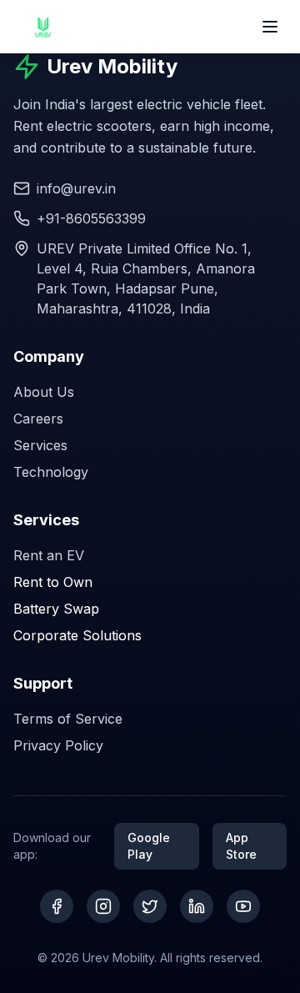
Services (40, 445)
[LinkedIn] (196, 906)
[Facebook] (56, 906)
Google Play (149, 845)
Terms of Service (67, 718)
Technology (50, 472)
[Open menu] (270, 26)
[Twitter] (150, 906)
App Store (241, 845)
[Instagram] (103, 906)
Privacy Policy (58, 745)
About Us (43, 392)
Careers (38, 418)
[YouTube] (243, 906)
